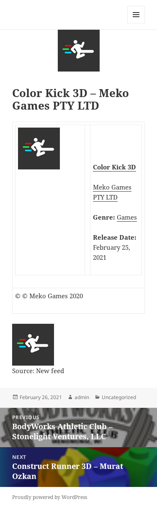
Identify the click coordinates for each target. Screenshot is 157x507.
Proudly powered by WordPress (49, 497)
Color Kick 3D (114, 167)
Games (127, 217)
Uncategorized (119, 397)
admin (82, 397)
